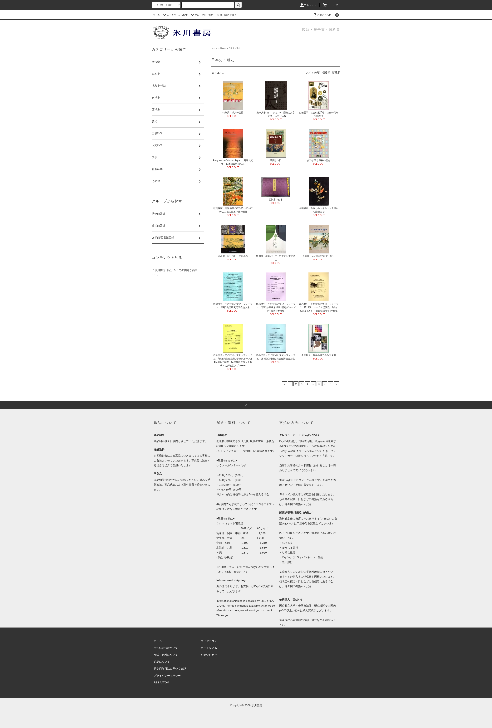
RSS (156, 682)
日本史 (223, 48)
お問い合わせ (324, 15)
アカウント (310, 5)
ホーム (156, 15)
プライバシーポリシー (167, 675)
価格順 (326, 72)
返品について (162, 661)
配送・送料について (166, 654)
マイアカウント (210, 640)
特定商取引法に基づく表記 (170, 668)
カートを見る (209, 647)
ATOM (165, 682)
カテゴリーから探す (177, 15)
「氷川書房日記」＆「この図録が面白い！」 (175, 272)
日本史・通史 (234, 48)
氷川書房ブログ (228, 15)
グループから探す (204, 15)
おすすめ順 (313, 72)
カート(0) (332, 5)
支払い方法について (166, 647)
